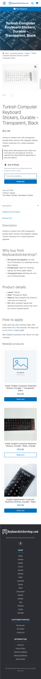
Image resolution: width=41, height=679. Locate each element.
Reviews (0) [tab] (7, 218)
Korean (20, 584)
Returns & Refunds (20, 655)
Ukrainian (20, 613)
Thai (20, 602)
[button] (35, 66)
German (20, 570)
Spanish (20, 598)
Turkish (27, 53)
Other (20, 588)
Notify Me (20, 181)
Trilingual (20, 605)
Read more (20, 455)
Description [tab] (7, 206)
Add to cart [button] (20, 399)
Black (9, 195)
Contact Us (20, 632)
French (20, 566)
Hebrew (20, 573)
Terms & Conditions (20, 652)
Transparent (22, 195)
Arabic (20, 556)
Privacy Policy (20, 648)
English (20, 563)
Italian (21, 577)
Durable (14, 195)
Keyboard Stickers (16, 53)
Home (7, 53)
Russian (20, 595)
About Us (20, 645)
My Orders (20, 629)
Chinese (20, 559)
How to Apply (13, 330)
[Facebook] (20, 543)
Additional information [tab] (11, 212)
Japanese (20, 581)
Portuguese (20, 591)
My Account (20, 625)
